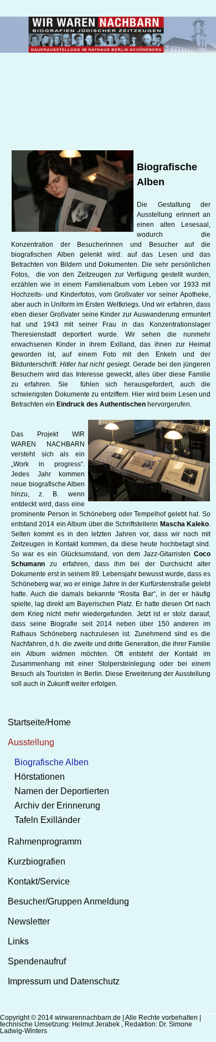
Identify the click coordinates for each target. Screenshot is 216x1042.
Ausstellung (31, 742)
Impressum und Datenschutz (64, 981)
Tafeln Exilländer (47, 820)
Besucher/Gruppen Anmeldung (68, 901)
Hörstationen (39, 776)
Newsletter (29, 921)
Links (18, 941)
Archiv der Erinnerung (57, 805)
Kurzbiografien (36, 861)
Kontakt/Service (39, 881)
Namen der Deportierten (61, 791)
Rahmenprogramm (44, 841)
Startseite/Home (39, 722)
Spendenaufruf (37, 961)
